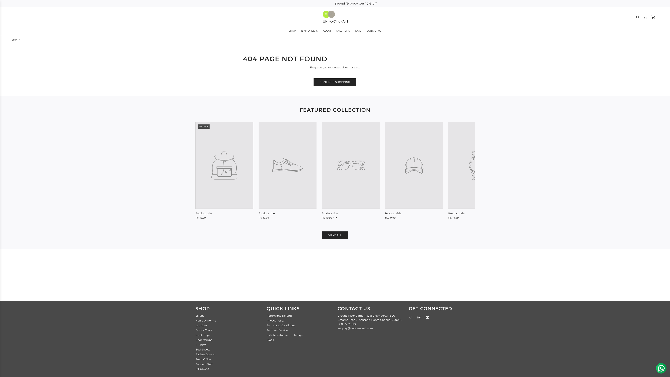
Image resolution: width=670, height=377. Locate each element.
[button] (202, 171)
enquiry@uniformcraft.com (355, 328)
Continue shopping (335, 82)
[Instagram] (419, 317)
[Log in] (645, 17)
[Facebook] (410, 317)
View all (335, 235)
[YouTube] (427, 317)
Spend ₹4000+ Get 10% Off (335, 3)
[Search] (638, 17)
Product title (203, 213)
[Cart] (653, 17)
